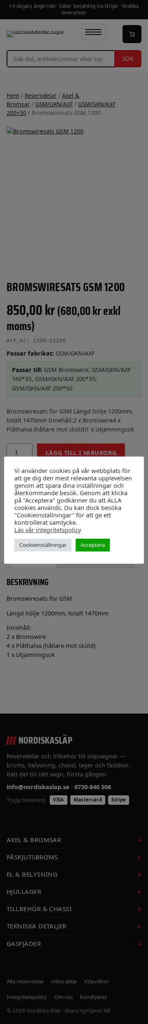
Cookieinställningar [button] (43, 545)
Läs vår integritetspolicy (47, 529)
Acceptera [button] (93, 545)
